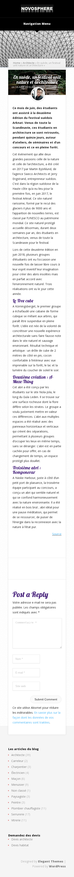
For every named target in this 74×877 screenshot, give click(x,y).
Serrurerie (17, 814)
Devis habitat (20, 845)
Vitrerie (16, 820)
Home (16, 63)
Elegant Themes (50, 861)
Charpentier (19, 767)
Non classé (18, 790)
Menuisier (17, 785)
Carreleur (17, 761)
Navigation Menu (37, 24)
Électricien (18, 773)
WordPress (57, 866)
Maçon (16, 779)
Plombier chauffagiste (25, 808)
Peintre (16, 802)
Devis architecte (22, 839)
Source (56, 534)
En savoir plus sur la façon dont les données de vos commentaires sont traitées (36, 717)
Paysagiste (18, 796)
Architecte (29, 63)
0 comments (55, 87)
